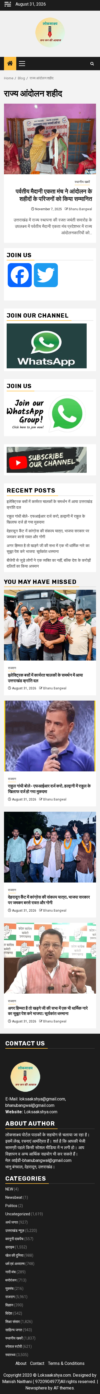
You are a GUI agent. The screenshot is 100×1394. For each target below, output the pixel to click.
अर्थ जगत (11, 1222)
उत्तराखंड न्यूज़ (14, 1230)
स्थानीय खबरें (82, 182)
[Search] (92, 63)
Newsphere (36, 1388)
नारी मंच (10, 1272)
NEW (9, 1189)
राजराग (12, 668)
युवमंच (9, 1288)
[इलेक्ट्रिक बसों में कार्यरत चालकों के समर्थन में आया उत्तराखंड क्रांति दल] (50, 625)
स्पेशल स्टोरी (13, 1346)
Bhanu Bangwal (80, 209)
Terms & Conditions (66, 1363)
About (20, 1363)
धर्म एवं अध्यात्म (15, 1264)
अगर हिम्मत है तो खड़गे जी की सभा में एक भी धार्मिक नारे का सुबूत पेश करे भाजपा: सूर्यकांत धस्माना (48, 1011)
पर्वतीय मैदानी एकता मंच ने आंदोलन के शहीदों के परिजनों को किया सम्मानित (54, 195)
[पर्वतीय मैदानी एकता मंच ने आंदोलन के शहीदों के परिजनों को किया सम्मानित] (50, 139)
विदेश (8, 1313)
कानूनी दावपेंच (14, 1239)
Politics (11, 1206)
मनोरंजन (11, 1280)
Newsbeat (13, 1197)
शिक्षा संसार (12, 1321)
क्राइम (9, 1247)
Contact (37, 1363)
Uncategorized (17, 1214)
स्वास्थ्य (10, 1355)
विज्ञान (9, 1305)
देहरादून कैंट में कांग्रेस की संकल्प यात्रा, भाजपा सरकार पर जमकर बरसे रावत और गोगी (49, 900)
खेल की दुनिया (14, 1255)
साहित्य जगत (13, 1330)
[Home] (10, 64)
